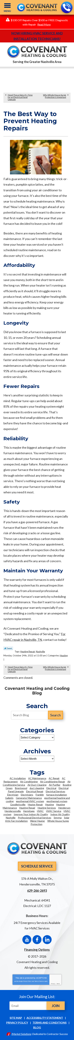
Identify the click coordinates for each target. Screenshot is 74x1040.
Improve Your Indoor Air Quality (31, 814)
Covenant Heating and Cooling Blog (37, 691)
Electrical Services (55, 791)
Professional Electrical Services (34, 817)
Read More (44, 24)
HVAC (40, 811)
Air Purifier (54, 784)
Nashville (40, 651)
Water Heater (37, 820)
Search (55, 715)
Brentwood (21, 788)
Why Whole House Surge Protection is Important (54, 96)
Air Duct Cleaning (37, 784)
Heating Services (47, 807)
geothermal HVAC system (30, 801)
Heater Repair (35, 804)
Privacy (53, 983)
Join (56, 1006)
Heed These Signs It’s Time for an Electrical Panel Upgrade (20, 97)
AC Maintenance (37, 778)
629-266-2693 (66, 7)
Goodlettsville (17, 804)
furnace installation (56, 794)
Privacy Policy (27, 981)
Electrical (51, 788)
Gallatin (9, 797)
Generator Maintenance (29, 797)
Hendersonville (13, 811)
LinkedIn (47, 939)
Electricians (27, 794)
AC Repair (54, 778)
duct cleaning (37, 788)
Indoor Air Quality (60, 814)
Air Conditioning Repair (52, 781)
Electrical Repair (34, 791)
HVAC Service (53, 811)
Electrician (12, 794)
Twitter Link (8, 648)
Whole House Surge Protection (50, 822)
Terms (58, 983)
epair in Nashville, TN (28, 640)
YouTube (26, 939)
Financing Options (37, 950)
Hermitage (29, 811)
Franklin (40, 794)
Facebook (37, 939)
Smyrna (58, 817)
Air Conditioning (29, 781)
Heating (64, 655)
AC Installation (18, 778)
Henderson (64, 807)
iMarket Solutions (21, 1034)
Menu (7, 10)
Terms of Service (39, 981)
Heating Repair (27, 651)
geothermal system (56, 801)
